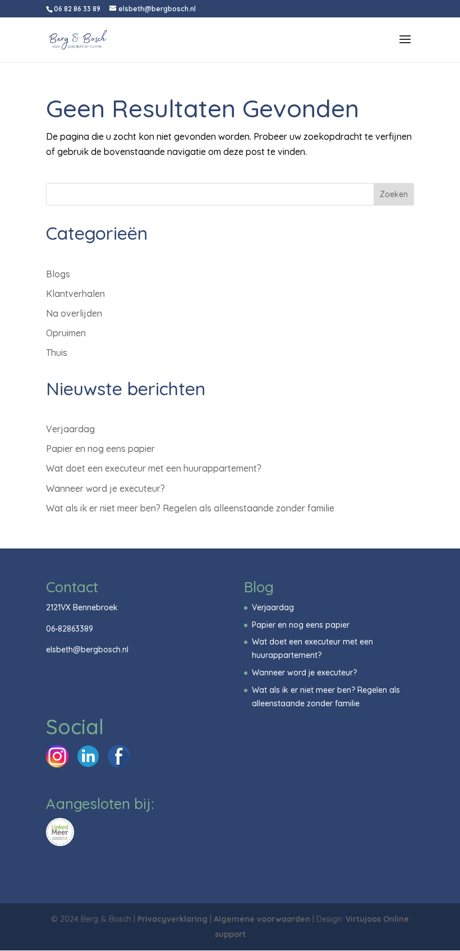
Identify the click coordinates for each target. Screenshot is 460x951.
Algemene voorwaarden (262, 919)
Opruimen (66, 333)
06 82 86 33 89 (77, 8)
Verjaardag (70, 429)
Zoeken (394, 194)
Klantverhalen (75, 293)
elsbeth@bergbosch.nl (87, 649)
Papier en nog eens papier (100, 448)
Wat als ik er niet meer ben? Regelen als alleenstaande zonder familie (190, 508)
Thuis (56, 352)
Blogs (58, 274)
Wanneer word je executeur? (105, 488)
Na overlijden (74, 313)
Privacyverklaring (172, 919)
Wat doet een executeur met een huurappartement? (153, 468)
